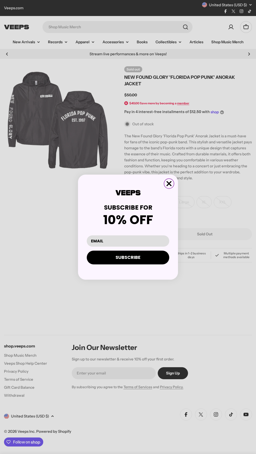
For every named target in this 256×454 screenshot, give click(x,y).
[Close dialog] (169, 184)
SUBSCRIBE (128, 257)
